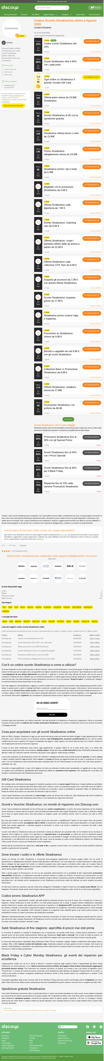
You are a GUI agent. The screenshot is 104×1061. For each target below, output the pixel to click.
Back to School (94, 14)
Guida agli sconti (8, 1048)
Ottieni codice (92, 41)
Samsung (67, 607)
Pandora (52, 621)
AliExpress (57, 607)
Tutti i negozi (6, 1043)
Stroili (68, 621)
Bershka (18, 621)
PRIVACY (55, 1056)
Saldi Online (80, 14)
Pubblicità (5, 1038)
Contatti (32, 1038)
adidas (4, 621)
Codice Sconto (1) (10, 69)
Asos (11, 621)
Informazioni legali (36, 1045)
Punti (22, 36)
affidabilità (40, 539)
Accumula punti (91, 77)
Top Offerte (35, 14)
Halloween (62, 1043)
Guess (44, 621)
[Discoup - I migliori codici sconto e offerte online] (10, 7)
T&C (31, 1043)
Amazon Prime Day (65, 1040)
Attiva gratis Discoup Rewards (13, 105)
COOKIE (61, 1056)
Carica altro (68, 419)
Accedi (96, 7)
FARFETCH (27, 621)
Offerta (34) (8, 74)
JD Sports (60, 621)
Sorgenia (5, 611)
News (4, 1040)
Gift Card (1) (8, 72)
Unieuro (38, 607)
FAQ (31, 1040)
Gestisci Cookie (68, 1056)
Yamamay (95, 621)
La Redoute (85, 621)
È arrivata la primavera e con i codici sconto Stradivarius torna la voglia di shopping (29, 1010)
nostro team (63, 535)
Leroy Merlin (76, 607)
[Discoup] (16, 1026)
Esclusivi (24, 14)
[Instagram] (101, 1026)
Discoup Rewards (10, 14)
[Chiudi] (102, 1)
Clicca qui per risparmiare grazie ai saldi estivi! (52, 1)
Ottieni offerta (92, 59)
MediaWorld (88, 607)
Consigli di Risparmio (42, 27)
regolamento (6, 102)
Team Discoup (34, 1050)
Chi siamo (5, 1036)
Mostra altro (52, 558)
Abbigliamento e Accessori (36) (9, 86)
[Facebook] (87, 1026)
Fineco (22, 607)
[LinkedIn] (94, 1026)
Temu (16, 607)
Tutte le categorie (8, 1045)
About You (36, 621)
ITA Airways (47, 607)
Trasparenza (33, 1048)
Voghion (76, 621)
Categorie (65, 14)
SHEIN (10, 607)
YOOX (4, 607)
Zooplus (30, 607)
